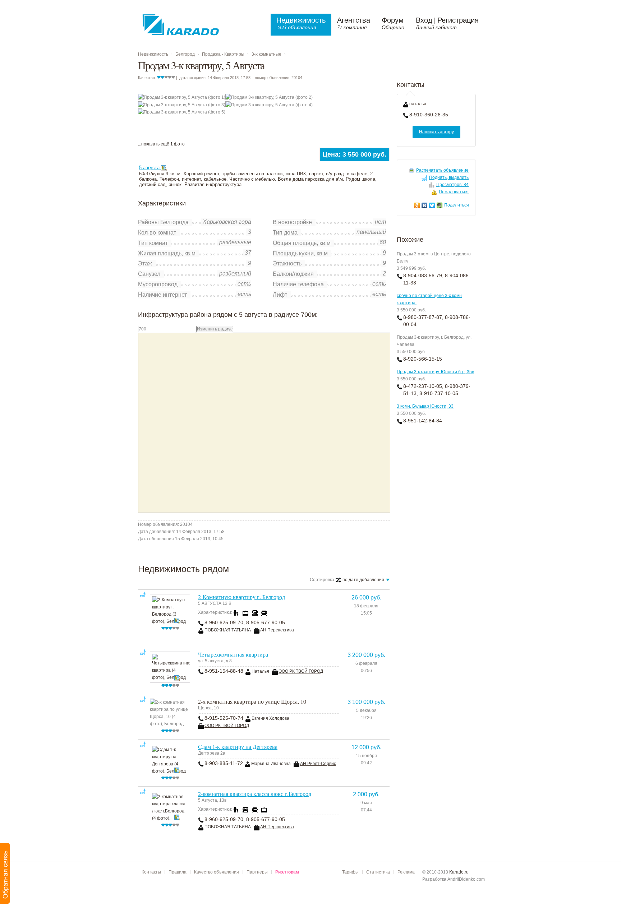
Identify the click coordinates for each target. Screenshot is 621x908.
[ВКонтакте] (424, 205)
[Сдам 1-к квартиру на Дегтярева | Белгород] (169, 759)
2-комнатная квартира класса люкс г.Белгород (254, 793)
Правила (178, 872)
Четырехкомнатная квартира (233, 654)
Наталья (260, 671)
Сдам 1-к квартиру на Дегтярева (237, 746)
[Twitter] (432, 205)
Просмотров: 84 (452, 184)
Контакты (151, 872)
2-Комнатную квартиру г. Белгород (241, 597)
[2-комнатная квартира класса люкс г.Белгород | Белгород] (169, 806)
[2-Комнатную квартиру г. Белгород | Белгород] (169, 609)
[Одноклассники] (417, 205)
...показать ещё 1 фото (161, 144)
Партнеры (257, 872)
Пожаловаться (454, 191)
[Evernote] (439, 205)
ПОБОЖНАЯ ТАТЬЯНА (227, 630)
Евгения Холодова (270, 718)
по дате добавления (365, 580)
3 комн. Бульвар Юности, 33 (425, 406)
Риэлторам (287, 872)
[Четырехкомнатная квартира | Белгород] (169, 667)
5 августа (150, 167)
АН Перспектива (277, 630)
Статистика (378, 872)
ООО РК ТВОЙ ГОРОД (301, 671)
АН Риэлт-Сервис (318, 763)
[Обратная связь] (5, 873)
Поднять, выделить (449, 177)
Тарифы (350, 872)
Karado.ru (459, 872)
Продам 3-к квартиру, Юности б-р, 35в (435, 371)
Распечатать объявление (442, 170)
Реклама (406, 872)
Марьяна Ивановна (271, 763)
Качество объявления (216, 872)
